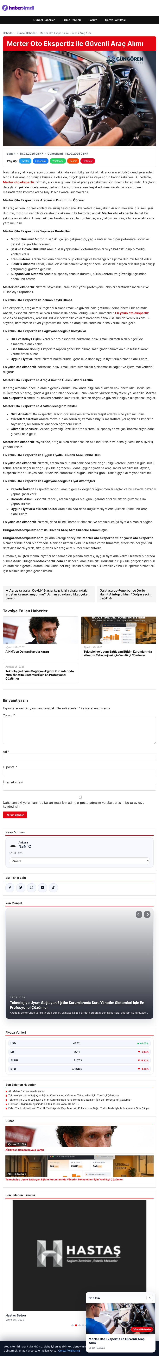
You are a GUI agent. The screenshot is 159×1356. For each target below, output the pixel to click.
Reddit (73, 160)
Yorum (9, 715)
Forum (93, 20)
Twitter (25, 160)
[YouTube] (42, 887)
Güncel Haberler (44, 20)
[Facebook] (9, 887)
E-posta (10, 767)
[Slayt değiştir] (72, 1325)
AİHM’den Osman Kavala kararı (26, 1091)
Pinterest (87, 160)
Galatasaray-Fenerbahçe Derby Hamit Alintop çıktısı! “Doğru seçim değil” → (125, 594)
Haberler (8, 32)
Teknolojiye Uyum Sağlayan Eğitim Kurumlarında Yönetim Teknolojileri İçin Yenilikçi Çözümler (63, 1095)
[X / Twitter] (20, 887)
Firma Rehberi (72, 20)
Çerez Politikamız (69, 1350)
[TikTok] (53, 887)
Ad (6, 752)
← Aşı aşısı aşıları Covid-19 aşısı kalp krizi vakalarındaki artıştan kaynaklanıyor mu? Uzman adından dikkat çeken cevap (47, 594)
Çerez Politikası (115, 20)
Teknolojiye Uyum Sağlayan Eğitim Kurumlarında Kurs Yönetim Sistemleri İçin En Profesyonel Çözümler (69, 1099)
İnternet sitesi (13, 782)
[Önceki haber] (139, 914)
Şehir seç (16, 853)
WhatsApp (57, 160)
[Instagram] (31, 887)
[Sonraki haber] (147, 914)
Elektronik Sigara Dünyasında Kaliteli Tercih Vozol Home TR (43, 1103)
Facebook (40, 160)
